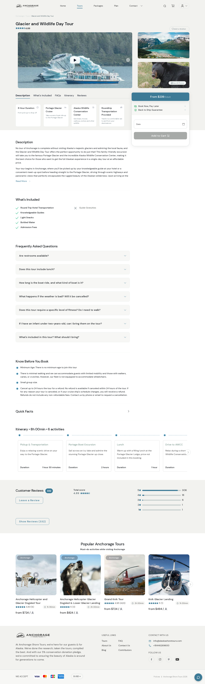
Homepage (20, 16)
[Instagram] (160, 659)
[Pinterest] (169, 659)
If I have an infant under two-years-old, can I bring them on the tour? (60, 323)
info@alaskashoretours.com (167, 640)
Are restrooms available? (34, 255)
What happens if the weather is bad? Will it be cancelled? (54, 296)
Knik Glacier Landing (161, 599)
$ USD (76, 676)
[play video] (75, 60)
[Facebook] (151, 659)
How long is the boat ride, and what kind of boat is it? (51, 282)
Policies (157, 676)
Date (138, 124)
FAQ (120, 640)
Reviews (81, 95)
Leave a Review (29, 500)
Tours (28, 16)
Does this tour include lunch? (37, 269)
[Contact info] (141, 6)
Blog (104, 650)
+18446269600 (161, 645)
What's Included (42, 95)
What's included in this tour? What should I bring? (49, 337)
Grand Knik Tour (114, 599)
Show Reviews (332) (32, 521)
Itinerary (69, 95)
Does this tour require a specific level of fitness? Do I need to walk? (59, 310)
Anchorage (25, 557)
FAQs (58, 95)
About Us (106, 645)
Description (23, 95)
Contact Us (124, 645)
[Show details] (185, 106)
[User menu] (184, 6)
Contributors (125, 650)
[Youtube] (177, 659)
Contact (133, 5)
